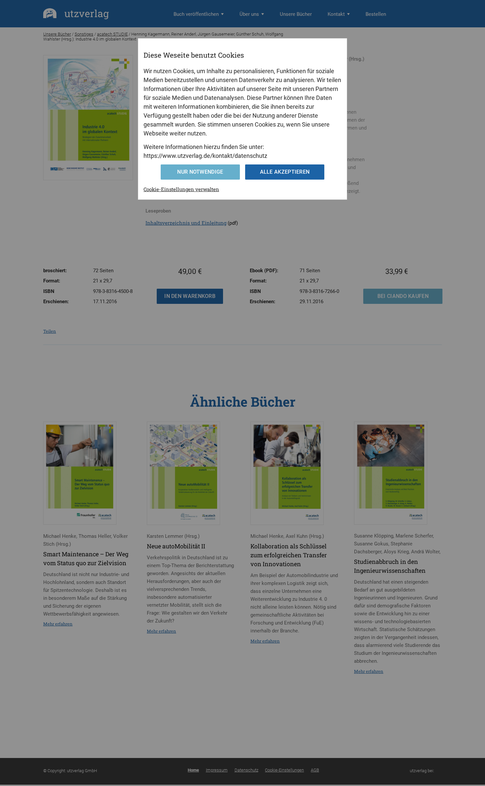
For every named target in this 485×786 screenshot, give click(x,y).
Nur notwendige (200, 172)
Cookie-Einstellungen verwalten (181, 189)
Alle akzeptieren (285, 172)
